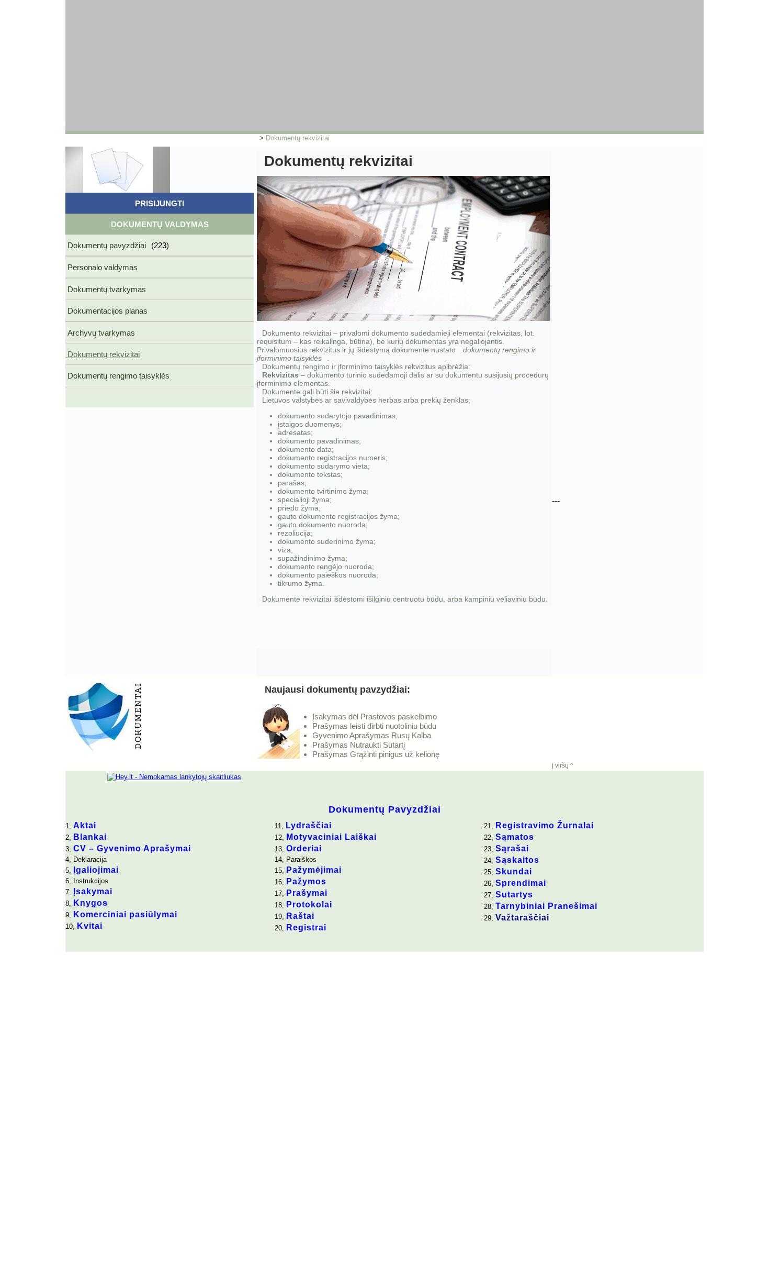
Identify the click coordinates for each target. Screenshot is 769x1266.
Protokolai (309, 904)
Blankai (90, 836)
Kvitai (90, 925)
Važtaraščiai (522, 917)
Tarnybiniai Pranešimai (546, 906)
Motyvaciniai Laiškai (331, 836)
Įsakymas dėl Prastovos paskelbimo (374, 716)
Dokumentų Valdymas (160, 224)
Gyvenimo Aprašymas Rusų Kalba (371, 735)
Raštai (300, 916)
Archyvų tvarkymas (100, 332)
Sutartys (514, 894)
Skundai (513, 871)
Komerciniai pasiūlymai (125, 914)
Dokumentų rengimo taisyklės (117, 375)
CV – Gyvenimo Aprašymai (132, 848)
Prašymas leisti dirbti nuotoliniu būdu (374, 725)
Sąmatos (514, 836)
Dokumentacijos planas (106, 310)
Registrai (306, 927)
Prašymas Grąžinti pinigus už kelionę (375, 754)
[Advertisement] (319, 65)
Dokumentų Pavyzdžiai (385, 809)
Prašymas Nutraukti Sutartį (358, 744)
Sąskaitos (517, 860)
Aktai (84, 825)
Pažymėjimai (314, 869)
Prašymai (306, 893)
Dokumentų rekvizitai (298, 138)
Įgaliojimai (96, 869)
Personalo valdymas (101, 267)
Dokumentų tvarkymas (105, 289)
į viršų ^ (562, 765)
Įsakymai (92, 891)
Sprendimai (520, 883)
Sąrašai (512, 848)
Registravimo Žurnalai (544, 825)
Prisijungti (159, 203)
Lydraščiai (309, 825)
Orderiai (304, 848)
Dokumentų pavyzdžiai (117, 245)
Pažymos (306, 881)
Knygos (90, 902)
